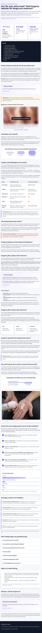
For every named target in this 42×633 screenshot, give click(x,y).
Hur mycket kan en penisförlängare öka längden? (13, 544)
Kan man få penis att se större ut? (12, 55)
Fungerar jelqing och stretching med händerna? (14, 51)
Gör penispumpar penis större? (11, 49)
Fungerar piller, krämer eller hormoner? (13, 52)
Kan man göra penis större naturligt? (11, 540)
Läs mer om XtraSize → (7, 608)
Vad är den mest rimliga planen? (11, 57)
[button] (21, 119)
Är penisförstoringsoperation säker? (11, 559)
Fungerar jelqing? (7, 551)
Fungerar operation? (9, 54)
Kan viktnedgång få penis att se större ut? (12, 563)
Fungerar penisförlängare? (10, 48)
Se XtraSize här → (6, 91)
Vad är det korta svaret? (10, 45)
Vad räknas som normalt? (10, 47)
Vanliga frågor (7, 58)
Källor (6, 59)
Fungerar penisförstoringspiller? (10, 555)
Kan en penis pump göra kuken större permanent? (13, 547)
